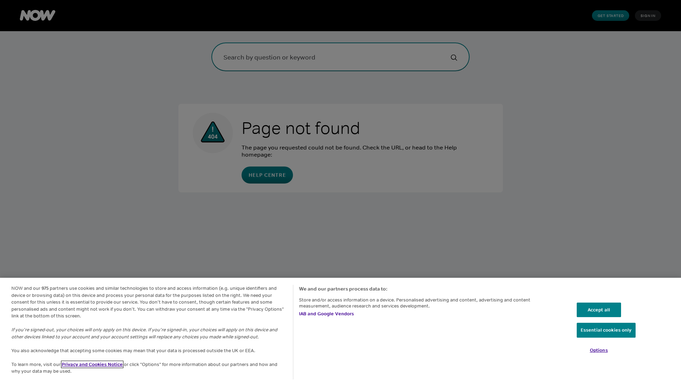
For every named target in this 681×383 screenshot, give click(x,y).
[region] (340, 330)
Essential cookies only (606, 330)
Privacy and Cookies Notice (92, 364)
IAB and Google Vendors (326, 314)
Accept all (599, 310)
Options (599, 350)
